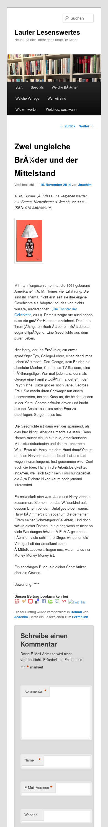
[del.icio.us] (37, 602)
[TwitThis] (77, 602)
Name (32, 760)
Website (30, 814)
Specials (37, 87)
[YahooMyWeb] (63, 602)
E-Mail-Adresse (38, 787)
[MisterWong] (17, 602)
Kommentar (35, 691)
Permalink (80, 616)
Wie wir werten (27, 109)
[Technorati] (50, 602)
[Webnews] (30, 602)
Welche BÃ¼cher (65, 87)
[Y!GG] (24, 602)
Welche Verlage (27, 98)
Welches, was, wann (61, 109)
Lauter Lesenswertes (47, 32)
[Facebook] (44, 602)
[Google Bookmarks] (57, 602)
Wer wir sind (57, 98)
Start (19, 87)
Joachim (85, 184)
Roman (76, 611)
